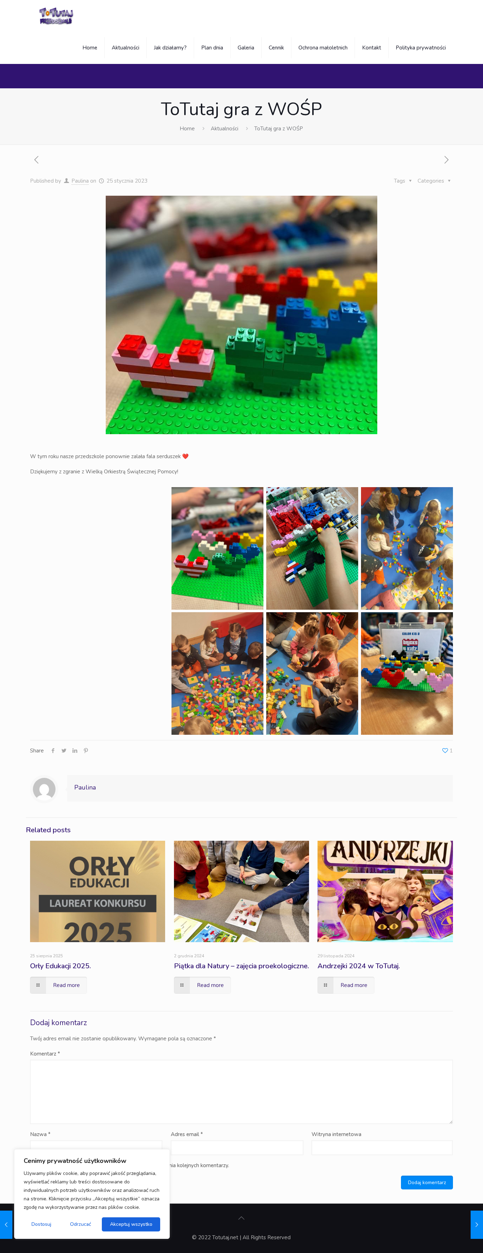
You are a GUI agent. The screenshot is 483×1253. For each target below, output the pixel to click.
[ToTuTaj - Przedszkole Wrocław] (57, 16)
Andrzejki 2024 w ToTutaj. (359, 966)
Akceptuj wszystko (131, 1224)
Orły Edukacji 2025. (60, 966)
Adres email (187, 1134)
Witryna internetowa (336, 1134)
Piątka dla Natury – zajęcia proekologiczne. (241, 966)
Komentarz (45, 1053)
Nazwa (40, 1134)
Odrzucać (80, 1224)
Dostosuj (41, 1224)
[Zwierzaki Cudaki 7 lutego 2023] (477, 1225)
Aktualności (224, 128)
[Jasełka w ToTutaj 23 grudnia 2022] (6, 1225)
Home (187, 128)
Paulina (80, 180)
